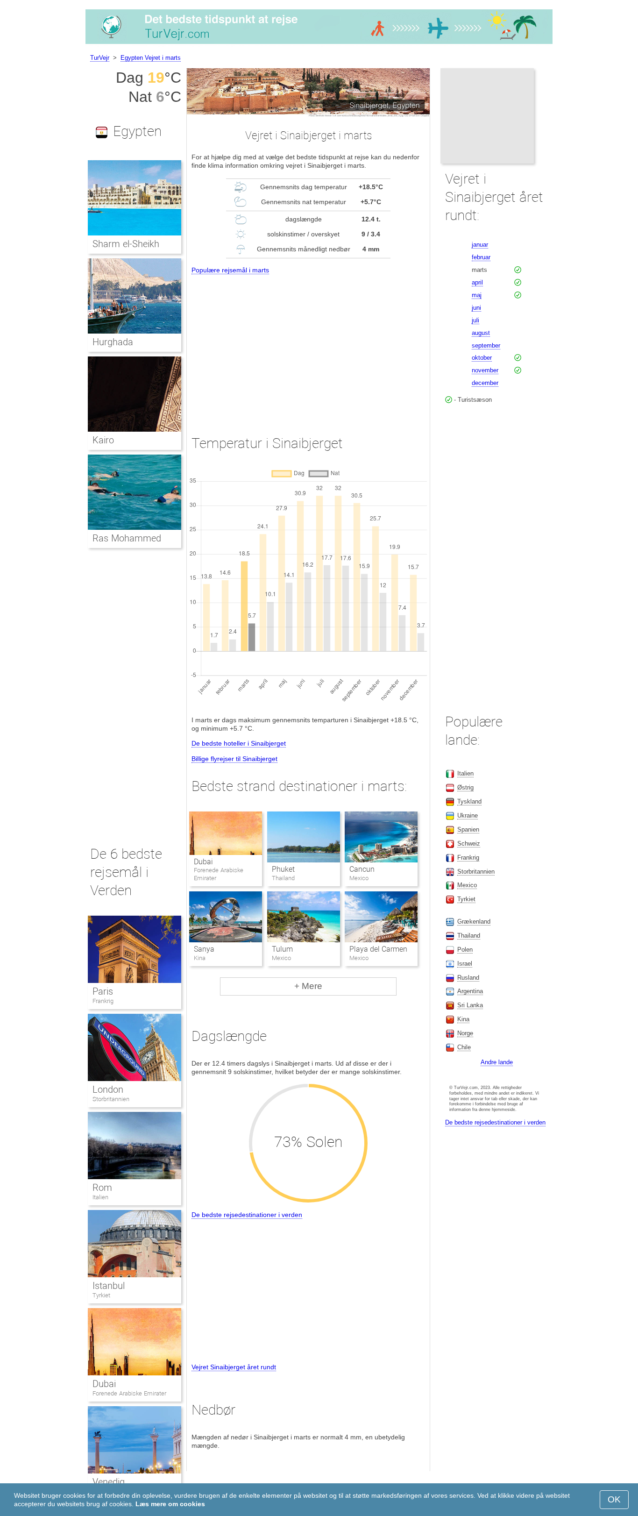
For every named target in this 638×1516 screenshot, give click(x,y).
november (485, 370)
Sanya (204, 949)
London (107, 1089)
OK (614, 1499)
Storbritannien (110, 1099)
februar (481, 257)
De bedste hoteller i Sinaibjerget (238, 743)
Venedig (108, 1482)
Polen (465, 949)
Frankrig (102, 1000)
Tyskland (469, 801)
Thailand (468, 935)
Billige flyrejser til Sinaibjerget (234, 758)
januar (480, 244)
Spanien (468, 829)
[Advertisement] (308, 346)
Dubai (203, 861)
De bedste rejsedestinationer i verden (246, 1214)
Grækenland (473, 921)
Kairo (103, 440)
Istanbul (108, 1285)
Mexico (467, 885)
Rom (102, 1187)
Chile (464, 1047)
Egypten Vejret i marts (151, 57)
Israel (464, 963)
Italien (100, 1197)
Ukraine (467, 815)
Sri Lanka (470, 1005)
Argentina (470, 991)
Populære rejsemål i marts (230, 270)
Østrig (465, 787)
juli (475, 320)
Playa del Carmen (378, 949)
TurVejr (99, 57)
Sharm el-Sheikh (125, 243)
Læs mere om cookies (170, 1504)
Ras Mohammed (126, 538)
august (481, 332)
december (485, 382)
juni (476, 307)
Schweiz (468, 843)
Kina (463, 1019)
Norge (465, 1033)
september (486, 345)
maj (477, 295)
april (477, 282)
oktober (482, 357)
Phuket (283, 869)
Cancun (362, 869)
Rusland (468, 977)
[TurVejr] (319, 44)
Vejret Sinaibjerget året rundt (233, 1367)
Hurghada (112, 342)
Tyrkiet (101, 1295)
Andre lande (497, 1062)
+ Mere (308, 986)
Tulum (282, 949)
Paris (102, 991)
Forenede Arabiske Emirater (129, 1393)
